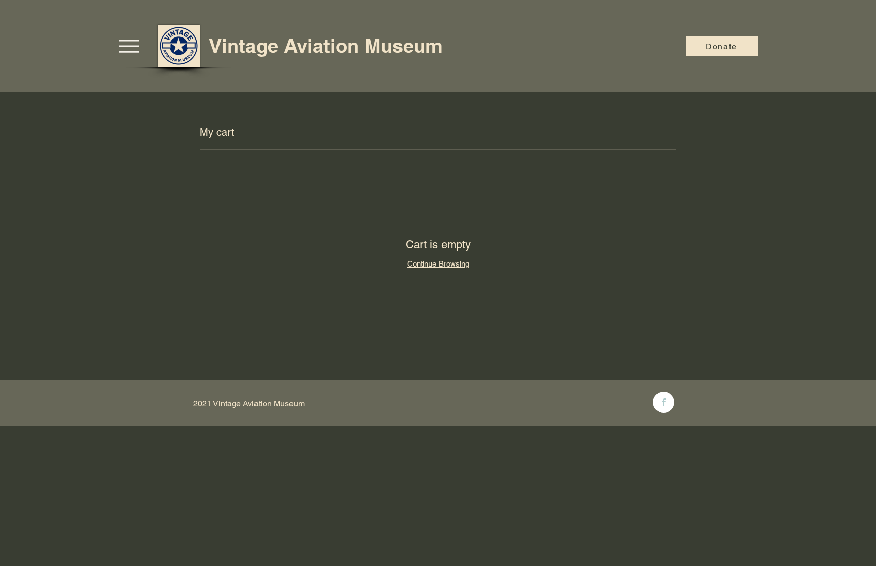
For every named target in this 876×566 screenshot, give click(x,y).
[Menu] (128, 45)
